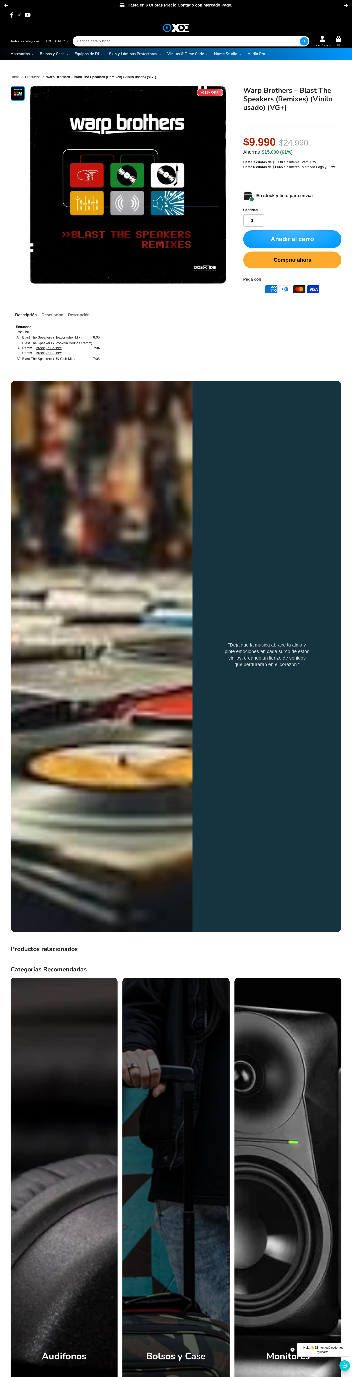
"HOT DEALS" (55, 41)
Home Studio (225, 54)
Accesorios (20, 54)
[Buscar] (304, 41)
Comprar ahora (292, 260)
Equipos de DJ (87, 54)
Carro (338, 41)
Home (15, 77)
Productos (33, 77)
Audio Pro (256, 54)
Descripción (26, 315)
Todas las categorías (25, 41)
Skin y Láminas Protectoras (133, 54)
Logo (176, 28)
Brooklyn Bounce (49, 348)
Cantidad (250, 210)
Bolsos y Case (52, 54)
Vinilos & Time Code (185, 54)
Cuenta (322, 41)
